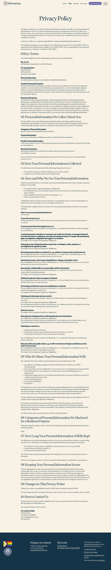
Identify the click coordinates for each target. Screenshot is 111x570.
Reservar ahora (95, 3)
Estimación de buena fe (91, 544)
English (105, 2)
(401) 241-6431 (42, 546)
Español (105, 4)
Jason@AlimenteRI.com (38, 550)
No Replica (101, 560)
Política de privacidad (90, 552)
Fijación (76, 3)
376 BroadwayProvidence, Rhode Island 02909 (68, 547)
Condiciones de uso (90, 549)
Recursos (83, 3)
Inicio (65, 3)
